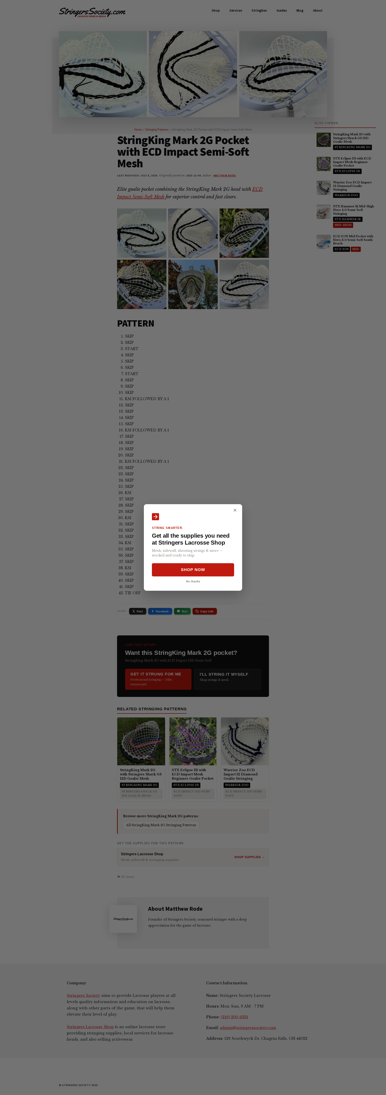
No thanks (193, 581)
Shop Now (193, 569)
